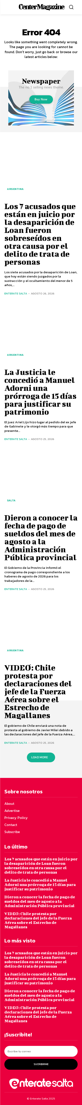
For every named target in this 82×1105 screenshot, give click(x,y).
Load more (39, 757)
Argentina (15, 189)
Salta (11, 500)
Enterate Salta (15, 293)
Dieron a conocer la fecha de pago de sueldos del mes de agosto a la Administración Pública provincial (41, 537)
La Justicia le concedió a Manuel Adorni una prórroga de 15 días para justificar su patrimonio (40, 391)
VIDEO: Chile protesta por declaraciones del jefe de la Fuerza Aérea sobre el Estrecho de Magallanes (38, 691)
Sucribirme (41, 1064)
